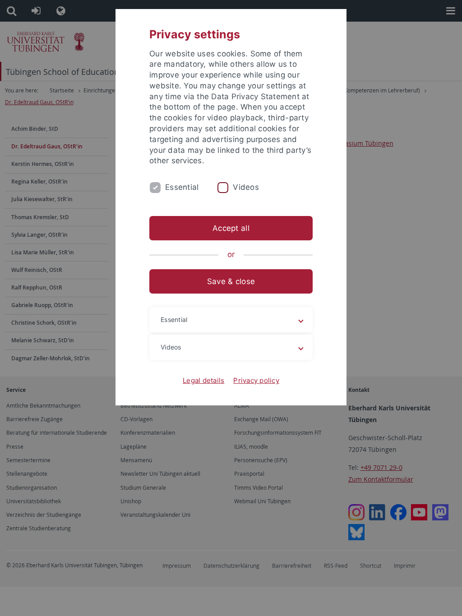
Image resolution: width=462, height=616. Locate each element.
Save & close (231, 281)
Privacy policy (256, 380)
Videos (246, 187)
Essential (182, 187)
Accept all (231, 228)
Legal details (203, 380)
